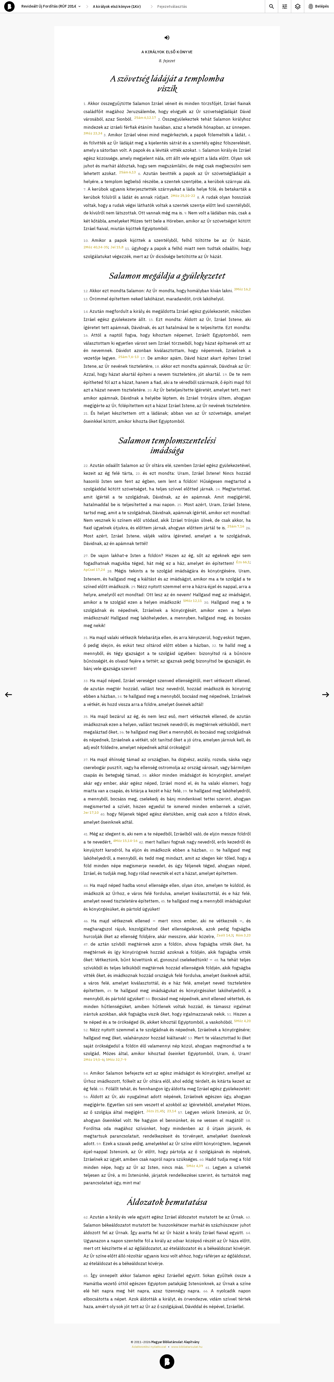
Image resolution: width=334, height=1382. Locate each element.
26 (248, 528)
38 (144, 775)
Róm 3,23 (243, 935)
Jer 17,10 (91, 812)
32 (214, 645)
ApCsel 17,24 (94, 569)
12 (86, 291)
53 (190, 1038)
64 (248, 1233)
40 (102, 814)
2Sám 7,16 (235, 526)
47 (86, 944)
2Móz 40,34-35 (96, 247)
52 (86, 1030)
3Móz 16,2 (242, 289)
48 (216, 960)
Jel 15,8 (117, 247)
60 (201, 1159)
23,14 (171, 1111)
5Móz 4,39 (194, 1166)
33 (86, 681)
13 (86, 299)
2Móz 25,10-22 (183, 196)
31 (86, 638)
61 (207, 1168)
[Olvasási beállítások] (284, 6)
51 (229, 1014)
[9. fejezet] (325, 694)
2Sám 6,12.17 (145, 117)
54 (86, 1073)
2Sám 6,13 (127, 172)
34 (119, 696)
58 (248, 1121)
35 (86, 717)
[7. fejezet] (8, 694)
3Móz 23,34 (93, 133)
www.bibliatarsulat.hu (186, 1347)
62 (86, 1217)
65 (86, 1276)
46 (86, 921)
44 (86, 885)
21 (86, 413)
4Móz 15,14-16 (125, 841)
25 (179, 505)
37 (86, 760)
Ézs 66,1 (243, 562)
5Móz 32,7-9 (116, 1059)
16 (86, 335)
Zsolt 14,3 (225, 935)
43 (212, 850)
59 (99, 1144)
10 (86, 240)
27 (86, 556)
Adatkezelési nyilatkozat (149, 1347)
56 (86, 1097)
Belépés (322, 6)
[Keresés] (271, 6)
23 (138, 473)
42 (141, 842)
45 (163, 901)
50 (148, 999)
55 (101, 1089)
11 (127, 249)
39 (185, 791)
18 (157, 366)
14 (86, 311)
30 (206, 602)
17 (143, 358)
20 (149, 390)
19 (225, 374)
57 (180, 1112)
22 (86, 466)
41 (86, 834)
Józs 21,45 (155, 1111)
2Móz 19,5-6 (94, 1059)
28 (109, 571)
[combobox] (119, 6)
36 (122, 732)
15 (151, 320)
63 (248, 1217)
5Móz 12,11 (192, 601)
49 (109, 991)
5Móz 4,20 (242, 1021)
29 (133, 587)
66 (205, 1291)
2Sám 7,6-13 (128, 357)
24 (218, 489)
